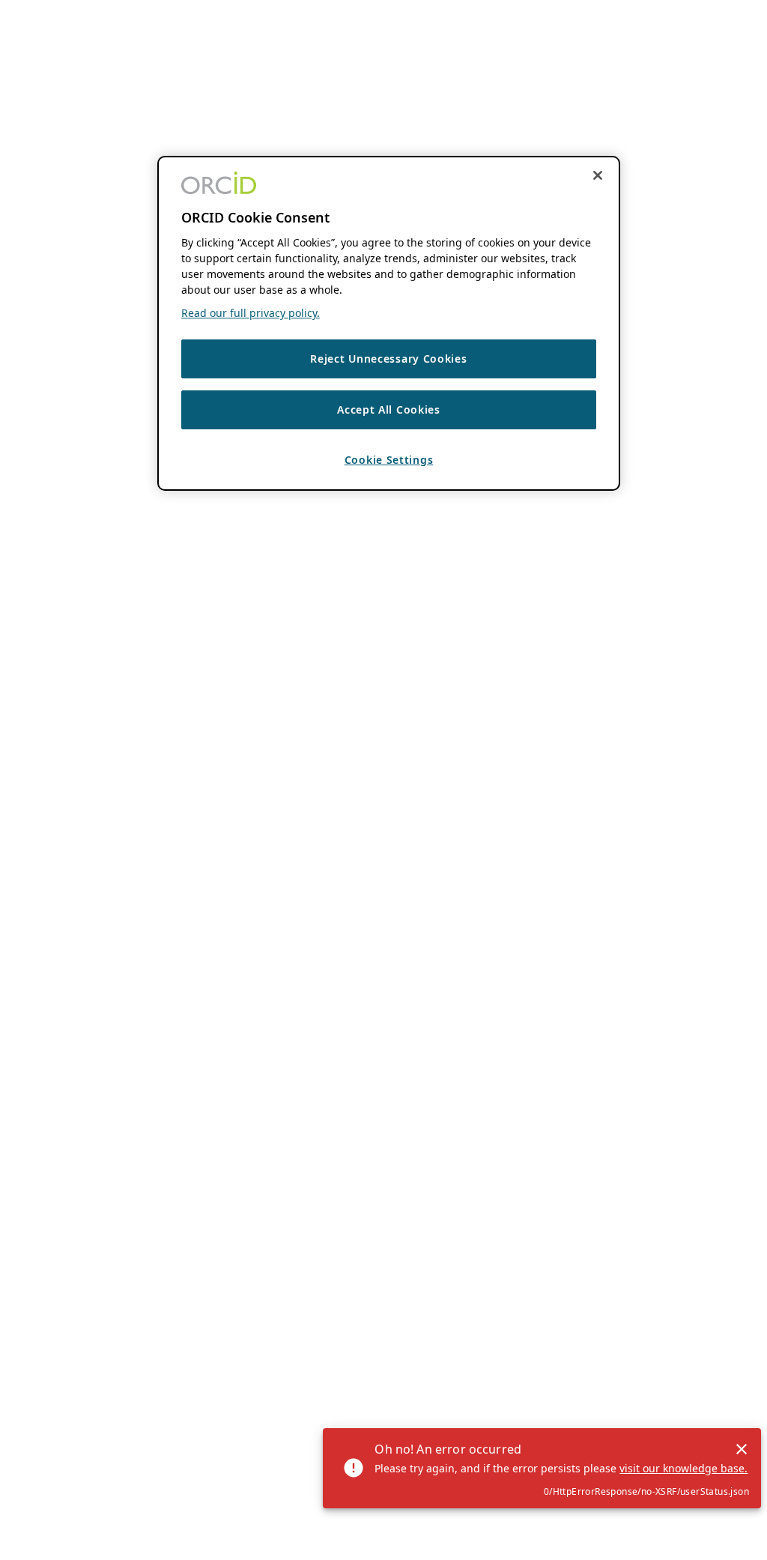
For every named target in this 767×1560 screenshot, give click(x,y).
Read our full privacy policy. (250, 313)
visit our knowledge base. (683, 1468)
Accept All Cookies (388, 409)
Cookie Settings (389, 460)
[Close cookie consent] (597, 175)
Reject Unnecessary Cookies (388, 358)
